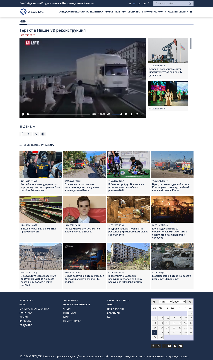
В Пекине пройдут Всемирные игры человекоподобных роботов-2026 (126, 187)
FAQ (109, 317)
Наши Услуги (115, 308)
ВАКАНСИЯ (113, 312)
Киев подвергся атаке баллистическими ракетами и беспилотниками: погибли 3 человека (169, 233)
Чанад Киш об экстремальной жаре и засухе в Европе (82, 230)
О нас (110, 304)
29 (191, 332)
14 (185, 323)
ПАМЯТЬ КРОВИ (72, 321)
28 (185, 332)
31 (161, 337)
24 (161, 332)
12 (174, 323)
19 (174, 327)
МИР (22, 21)
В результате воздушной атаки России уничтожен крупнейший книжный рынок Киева (170, 187)
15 (191, 323)
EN (139, 3)
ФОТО (22, 304)
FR (149, 3)
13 (180, 323)
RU (134, 3)
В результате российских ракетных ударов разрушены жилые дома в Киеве (82, 187)
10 (161, 323)
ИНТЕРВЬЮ (69, 312)
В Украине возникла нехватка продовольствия (38, 230)
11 (167, 323)
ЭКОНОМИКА (149, 11)
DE (144, 3)
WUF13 (162, 11)
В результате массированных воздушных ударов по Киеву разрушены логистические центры (38, 280)
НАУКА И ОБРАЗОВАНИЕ (77, 304)
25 (167, 332)
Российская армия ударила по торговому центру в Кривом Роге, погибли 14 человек (41, 187)
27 (180, 332)
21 (185, 327)
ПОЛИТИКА (96, 11)
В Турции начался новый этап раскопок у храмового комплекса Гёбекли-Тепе (128, 231)
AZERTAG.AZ (26, 300)
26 (174, 332)
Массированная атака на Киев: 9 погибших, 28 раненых (171, 277)
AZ (129, 3)
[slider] (58, 114)
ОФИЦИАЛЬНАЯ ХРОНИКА (74, 11)
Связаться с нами (118, 300)
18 (167, 327)
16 (155, 327)
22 (191, 327)
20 (180, 327)
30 (155, 337)
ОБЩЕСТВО (134, 11)
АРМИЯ (109, 11)
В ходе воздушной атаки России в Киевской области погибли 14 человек (84, 278)
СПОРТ (67, 308)
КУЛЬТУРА (120, 11)
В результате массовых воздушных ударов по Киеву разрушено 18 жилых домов (125, 278)
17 (161, 327)
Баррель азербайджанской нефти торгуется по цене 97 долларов (165, 72)
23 (155, 332)
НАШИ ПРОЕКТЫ (177, 11)
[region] (170, 74)
